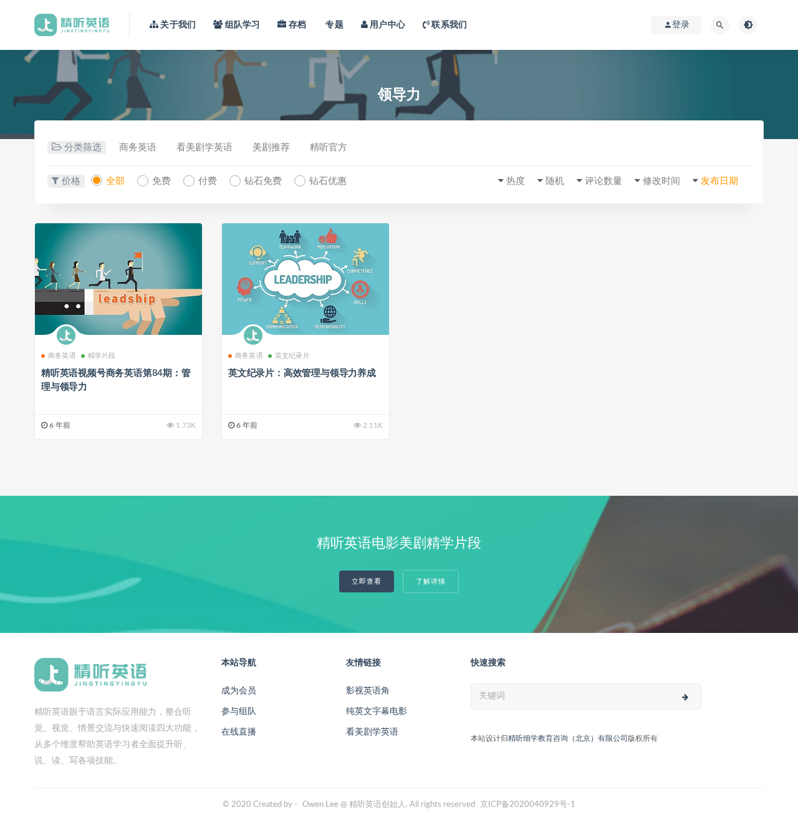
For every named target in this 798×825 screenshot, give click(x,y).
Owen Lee (320, 805)
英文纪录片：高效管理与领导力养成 (302, 373)
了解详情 (431, 581)
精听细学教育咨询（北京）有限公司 (568, 738)
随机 (555, 181)
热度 (515, 181)
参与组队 (238, 711)
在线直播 (238, 732)
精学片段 (102, 355)
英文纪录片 (292, 355)
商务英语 (137, 147)
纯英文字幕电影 (376, 711)
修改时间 (661, 181)
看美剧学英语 (204, 147)
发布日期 (719, 181)
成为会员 (238, 691)
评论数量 (603, 181)
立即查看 (367, 581)
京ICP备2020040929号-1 (527, 805)
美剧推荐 (271, 147)
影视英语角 (368, 691)
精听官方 (328, 147)
